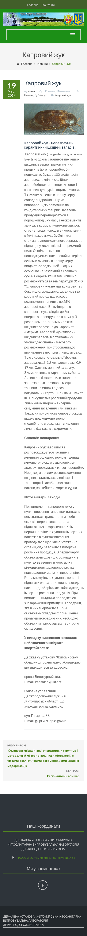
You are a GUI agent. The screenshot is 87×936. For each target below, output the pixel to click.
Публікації (40, 95)
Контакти (48, 4)
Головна (32, 4)
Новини (42, 63)
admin (31, 91)
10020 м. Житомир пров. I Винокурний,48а (46, 857)
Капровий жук (63, 95)
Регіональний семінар (63, 773)
